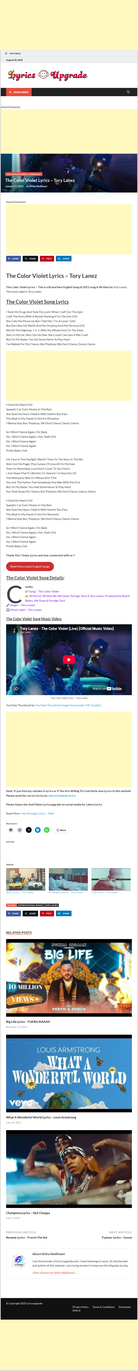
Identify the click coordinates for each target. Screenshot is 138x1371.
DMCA (76, 1310)
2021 (9, 174)
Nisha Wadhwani (38, 186)
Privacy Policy (81, 1306)
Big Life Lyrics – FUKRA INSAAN (28, 1022)
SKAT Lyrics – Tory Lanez (20, 892)
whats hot (36, 174)
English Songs (19, 174)
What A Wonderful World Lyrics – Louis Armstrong (41, 1117)
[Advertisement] (69, 25)
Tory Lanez (51, 905)
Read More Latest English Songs (30, 566)
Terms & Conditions (104, 1306)
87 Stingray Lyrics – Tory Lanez (66, 892)
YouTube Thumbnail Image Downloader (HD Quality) (68, 705)
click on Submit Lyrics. (62, 795)
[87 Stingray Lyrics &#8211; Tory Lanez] (68, 879)
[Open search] (128, 92)
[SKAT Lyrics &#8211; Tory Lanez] (25, 879)
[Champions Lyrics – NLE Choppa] (69, 1170)
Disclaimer (125, 1306)
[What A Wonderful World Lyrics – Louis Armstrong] (69, 1074)
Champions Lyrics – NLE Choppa (28, 1213)
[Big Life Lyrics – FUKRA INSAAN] (69, 979)
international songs (30, 905)
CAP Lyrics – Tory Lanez (104, 892)
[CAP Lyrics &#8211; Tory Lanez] (111, 879)
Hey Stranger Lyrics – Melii (38, 813)
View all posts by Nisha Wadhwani (55, 1272)
